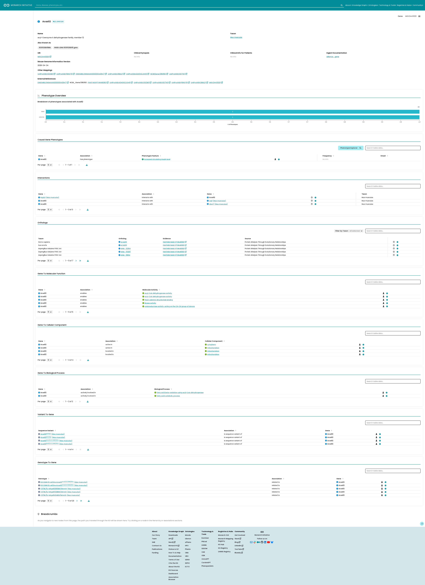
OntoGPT (205, 559)
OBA (186, 553)
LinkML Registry (224, 551)
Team (154, 539)
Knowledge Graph (359, 5)
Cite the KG (173, 563)
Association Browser (173, 578)
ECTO (187, 567)
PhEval (204, 541)
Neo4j (171, 542)
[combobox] (189, 5)
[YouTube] (268, 542)
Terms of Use (174, 560)
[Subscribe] (251, 542)
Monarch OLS (223, 535)
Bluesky (238, 553)
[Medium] (258, 542)
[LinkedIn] (265, 542)
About (348, 5)
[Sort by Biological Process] (171, 389)
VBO (186, 556)
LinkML (204, 545)
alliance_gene (332, 56)
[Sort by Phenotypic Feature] (160, 156)
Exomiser (205, 538)
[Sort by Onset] (387, 156)
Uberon (188, 539)
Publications (157, 549)
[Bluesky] (272, 542)
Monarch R (173, 546)
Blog (237, 542)
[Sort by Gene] (44, 156)
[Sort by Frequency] (333, 156)
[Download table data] (86, 165)
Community (418, 5)
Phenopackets (207, 566)
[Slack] (254, 542)
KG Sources (173, 570)
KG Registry (223, 548)
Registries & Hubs (404, 5)
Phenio (188, 549)
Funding (155, 553)
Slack (237, 539)
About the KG (174, 567)
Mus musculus (236, 37)
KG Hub (221, 544)
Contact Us (156, 546)
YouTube (238, 549)
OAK (203, 552)
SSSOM (204, 548)
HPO (186, 546)
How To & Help (174, 553)
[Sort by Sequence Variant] (55, 430)
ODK (203, 555)
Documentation (175, 556)
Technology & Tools (387, 5)
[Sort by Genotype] (48, 478)
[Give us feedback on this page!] (422, 524)
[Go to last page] (79, 260)
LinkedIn (238, 546)
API (170, 539)
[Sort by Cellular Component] (223, 341)
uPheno (188, 542)
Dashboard (173, 574)
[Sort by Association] (91, 156)
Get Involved (240, 535)
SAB (153, 542)
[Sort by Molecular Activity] (159, 289)
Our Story (156, 535)
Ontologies (373, 5)
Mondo (188, 535)
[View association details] (278, 159)
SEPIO (187, 563)
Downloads (173, 535)
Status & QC (174, 549)
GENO (187, 560)
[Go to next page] (75, 260)
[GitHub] (262, 542)
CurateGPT (206, 562)
